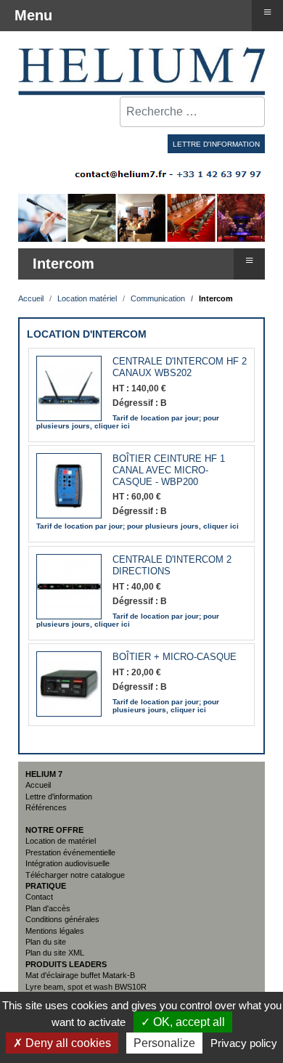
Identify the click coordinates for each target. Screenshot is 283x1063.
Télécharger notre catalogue (75, 875)
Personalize (164, 1043)
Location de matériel (60, 840)
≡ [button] (249, 259)
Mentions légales (54, 930)
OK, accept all (187, 1022)
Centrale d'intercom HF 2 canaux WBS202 (179, 367)
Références (46, 807)
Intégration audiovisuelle (67, 863)
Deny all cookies (66, 1043)
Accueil (38, 785)
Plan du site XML (54, 952)
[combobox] (192, 112)
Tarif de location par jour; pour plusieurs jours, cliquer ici (127, 422)
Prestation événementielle (70, 852)
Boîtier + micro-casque (174, 656)
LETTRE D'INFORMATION (216, 144)
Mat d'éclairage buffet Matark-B (80, 975)
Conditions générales (62, 919)
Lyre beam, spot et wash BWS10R (86, 986)
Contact (39, 896)
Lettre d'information (58, 796)
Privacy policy (243, 1043)
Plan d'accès (47, 908)
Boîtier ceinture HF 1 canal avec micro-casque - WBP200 (168, 470)
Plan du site (45, 941)
